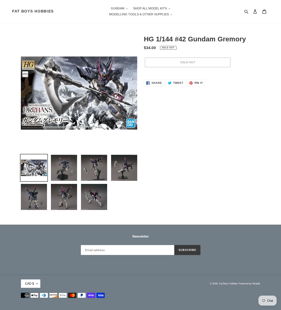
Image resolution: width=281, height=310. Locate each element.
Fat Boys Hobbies (33, 11)
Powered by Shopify (249, 283)
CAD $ (29, 283)
